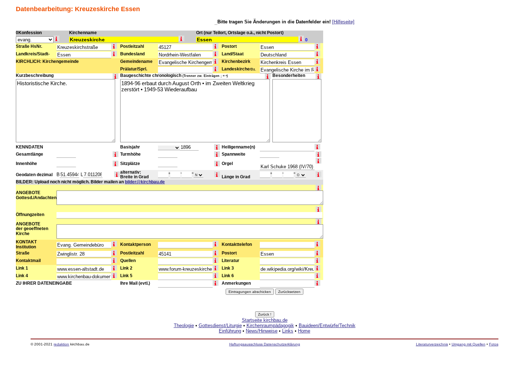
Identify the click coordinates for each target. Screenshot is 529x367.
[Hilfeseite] (343, 21)
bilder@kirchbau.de (145, 182)
